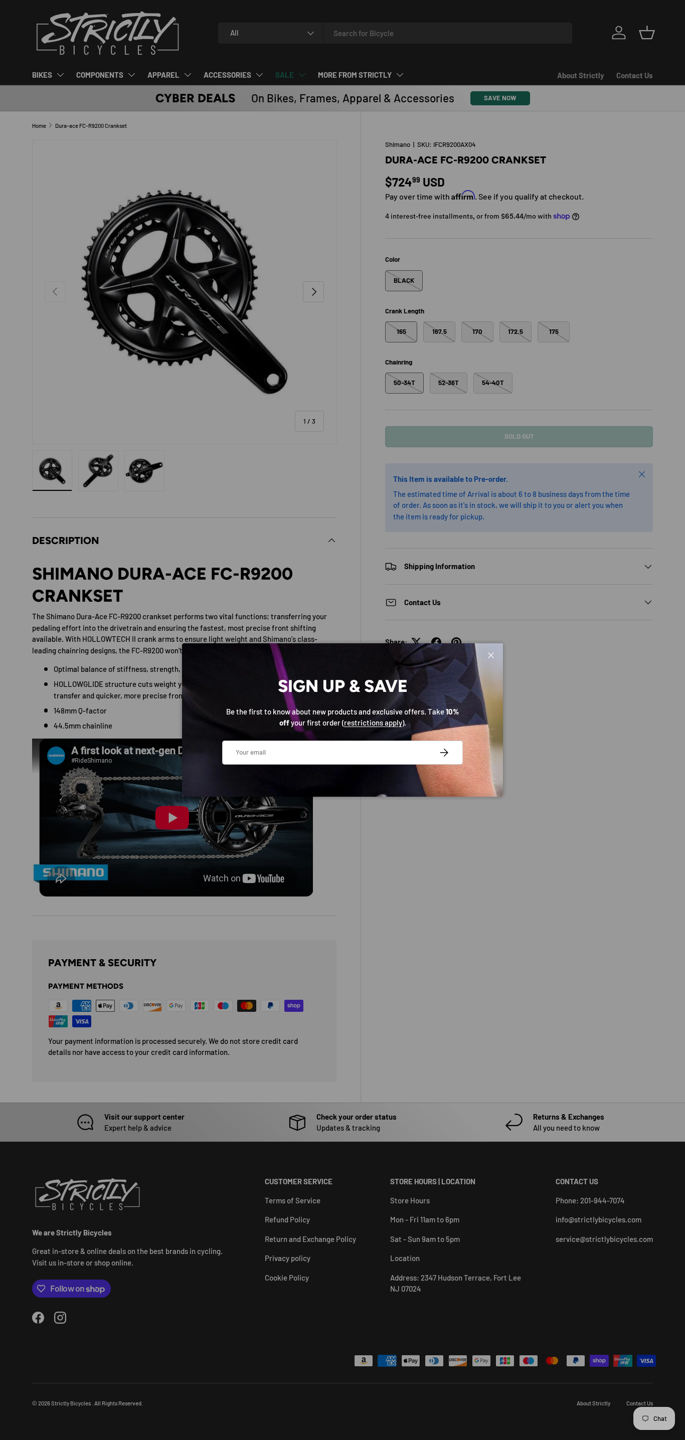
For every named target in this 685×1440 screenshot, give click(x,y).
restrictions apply (373, 722)
